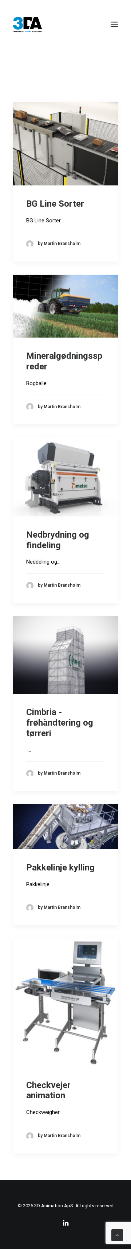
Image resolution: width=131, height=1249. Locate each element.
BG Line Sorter (55, 204)
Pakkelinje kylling (60, 867)
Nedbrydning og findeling (57, 540)
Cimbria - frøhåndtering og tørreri (59, 722)
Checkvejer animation (48, 1090)
